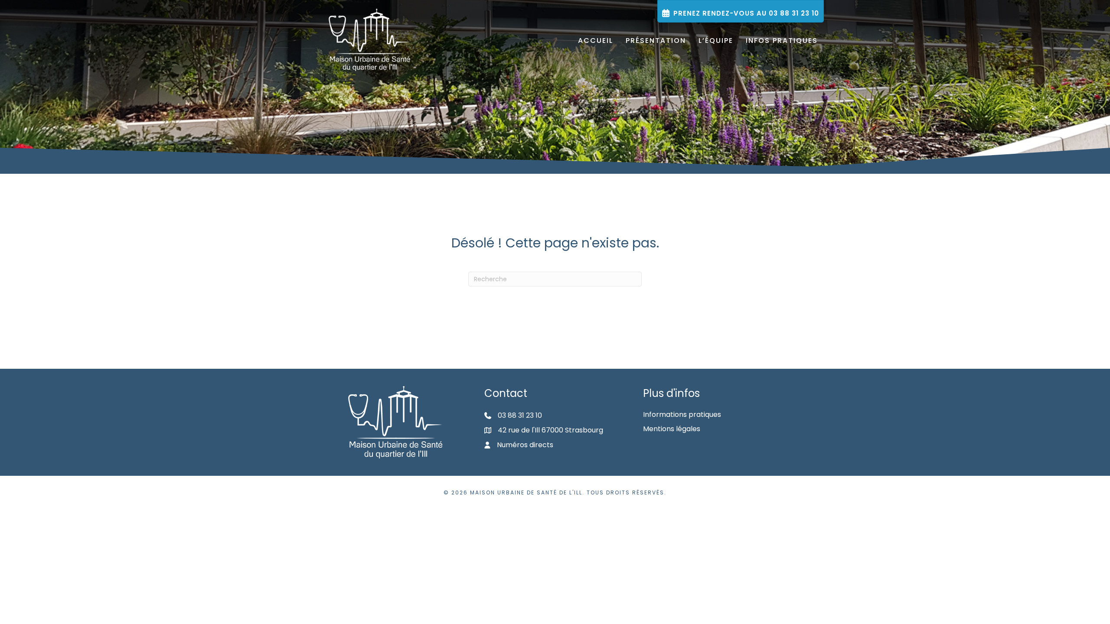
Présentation (656, 41)
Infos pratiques (782, 41)
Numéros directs (525, 445)
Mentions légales (671, 429)
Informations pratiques (682, 414)
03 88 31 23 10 (520, 415)
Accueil (595, 41)
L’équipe (716, 41)
